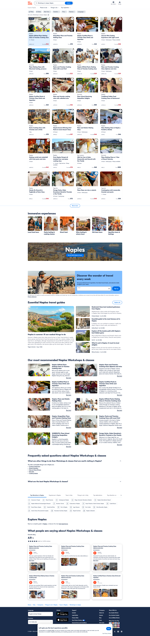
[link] (39, 31)
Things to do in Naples (51, 605)
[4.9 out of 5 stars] (32, 541)
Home (29, 605)
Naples (45, 524)
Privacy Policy (75, 617)
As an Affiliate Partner (114, 617)
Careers (101, 615)
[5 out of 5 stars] (43, 550)
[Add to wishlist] (48, 18)
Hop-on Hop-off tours (35, 470)
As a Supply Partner (113, 612)
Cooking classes (33, 473)
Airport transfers (33, 468)
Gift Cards (101, 622)
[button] (39, 31)
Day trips (31, 471)
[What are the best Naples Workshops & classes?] (120, 481)
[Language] (113, 2)
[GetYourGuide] (30, 3)
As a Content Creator (114, 615)
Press (100, 620)
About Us (101, 612)
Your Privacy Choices (77, 620)
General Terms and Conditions (79, 622)
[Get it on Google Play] (62, 614)
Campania (40, 605)
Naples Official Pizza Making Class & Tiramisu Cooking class (41, 576)
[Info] (48, 14)
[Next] (121, 223)
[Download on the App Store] (62, 620)
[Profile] (119, 2)
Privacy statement (32, 296)
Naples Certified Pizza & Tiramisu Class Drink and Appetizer (106, 576)
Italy (34, 605)
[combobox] (49, 3)
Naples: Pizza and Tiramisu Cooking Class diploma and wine (40, 547)
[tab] (37, 495)
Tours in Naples (63, 605)
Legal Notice (75, 615)
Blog (100, 617)
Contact (74, 612)
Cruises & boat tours (34, 466)
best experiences (63, 524)
